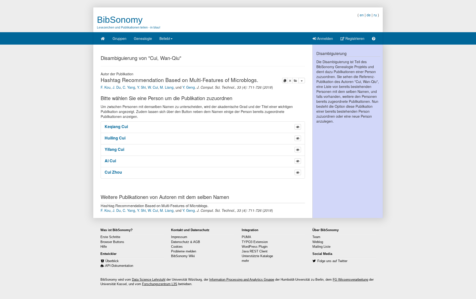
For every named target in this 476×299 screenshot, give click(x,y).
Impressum (179, 237)
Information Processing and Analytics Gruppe (241, 279)
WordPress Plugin (255, 246)
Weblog (317, 242)
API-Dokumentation (119, 266)
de (369, 14)
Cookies (177, 246)
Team (316, 237)
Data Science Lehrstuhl (148, 279)
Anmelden (324, 38)
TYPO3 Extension (255, 242)
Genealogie (143, 38)
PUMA (246, 237)
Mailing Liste (321, 246)
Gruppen (119, 38)
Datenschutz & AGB (185, 242)
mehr (245, 261)
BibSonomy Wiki (183, 256)
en (362, 14)
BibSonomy (120, 20)
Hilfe (103, 246)
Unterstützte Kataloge (257, 256)
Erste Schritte (110, 237)
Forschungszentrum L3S (159, 284)
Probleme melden (183, 251)
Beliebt (164, 38)
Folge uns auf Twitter (332, 261)
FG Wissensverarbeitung (350, 279)
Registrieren (354, 38)
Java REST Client (255, 251)
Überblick (112, 261)
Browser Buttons (112, 242)
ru (375, 14)
